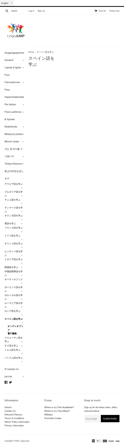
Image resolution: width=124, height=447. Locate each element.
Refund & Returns (13, 414)
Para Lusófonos (14, 111)
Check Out (114, 10)
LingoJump (24, 440)
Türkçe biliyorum (14, 163)
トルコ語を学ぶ (12, 349)
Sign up (41, 10)
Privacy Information (14, 425)
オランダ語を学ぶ (14, 215)
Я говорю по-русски (14, 372)
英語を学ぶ (10, 223)
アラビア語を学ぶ (14, 183)
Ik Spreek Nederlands (14, 122)
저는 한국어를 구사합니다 (14, 152)
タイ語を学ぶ (11, 345)
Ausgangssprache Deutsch (14, 56)
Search (8, 407)
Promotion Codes (53, 418)
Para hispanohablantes (14, 93)
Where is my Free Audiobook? (59, 407)
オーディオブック (14, 279)
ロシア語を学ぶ (12, 310)
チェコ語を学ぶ (12, 199)
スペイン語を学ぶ (14, 318)
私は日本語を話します (14, 174)
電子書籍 (12, 333)
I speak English (14, 67)
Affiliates (48, 414)
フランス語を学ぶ (14, 227)
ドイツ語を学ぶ (12, 235)
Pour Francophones (14, 78)
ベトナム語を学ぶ (14, 357)
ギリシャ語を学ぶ (14, 243)
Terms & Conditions (14, 418)
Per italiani (14, 104)
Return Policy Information (17, 421)
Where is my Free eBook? (57, 410)
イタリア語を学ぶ (14, 259)
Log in (31, 10)
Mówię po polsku (14, 134)
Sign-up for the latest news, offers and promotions (100, 409)
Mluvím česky (14, 141)
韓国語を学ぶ (11, 267)
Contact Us (10, 410)
